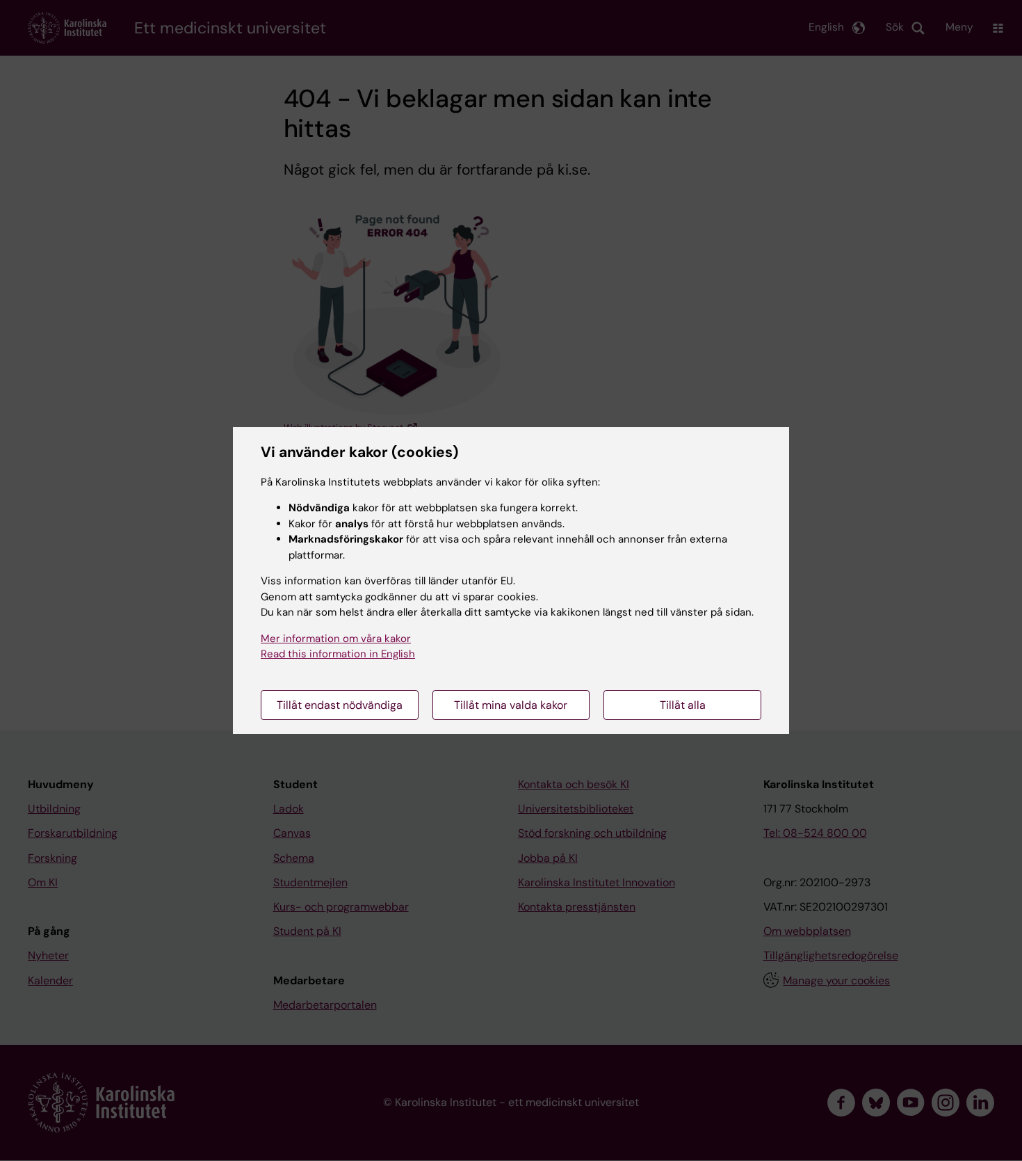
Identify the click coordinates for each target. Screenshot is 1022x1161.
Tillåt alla (683, 705)
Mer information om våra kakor (336, 639)
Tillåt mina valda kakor (510, 705)
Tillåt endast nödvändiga (340, 705)
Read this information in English (338, 654)
